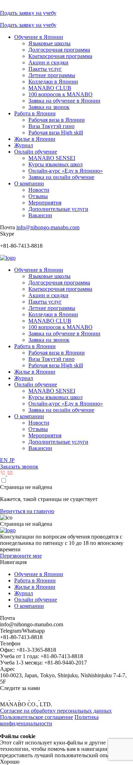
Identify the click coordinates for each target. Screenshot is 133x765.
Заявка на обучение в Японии (64, 101)
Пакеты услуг (45, 69)
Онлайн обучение (35, 152)
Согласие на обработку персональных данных (56, 711)
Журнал (23, 145)
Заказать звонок (19, 467)
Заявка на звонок (49, 107)
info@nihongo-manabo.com (47, 227)
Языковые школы (49, 43)
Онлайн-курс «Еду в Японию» (65, 171)
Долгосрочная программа (59, 50)
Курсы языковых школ (55, 164)
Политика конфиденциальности (49, 720)
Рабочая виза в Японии (56, 120)
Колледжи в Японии (53, 82)
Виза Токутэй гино (51, 126)
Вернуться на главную (27, 511)
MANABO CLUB (49, 88)
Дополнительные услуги (58, 209)
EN (4, 460)
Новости (38, 190)
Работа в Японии (35, 113)
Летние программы (51, 75)
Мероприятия (44, 203)
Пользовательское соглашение (36, 717)
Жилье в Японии (34, 139)
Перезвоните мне (21, 556)
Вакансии (40, 215)
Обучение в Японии (38, 37)
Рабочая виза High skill (55, 133)
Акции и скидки (48, 62)
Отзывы (38, 196)
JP (12, 460)
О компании (29, 183)
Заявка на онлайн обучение (61, 177)
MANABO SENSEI (51, 158)
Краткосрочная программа (60, 56)
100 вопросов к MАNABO (60, 94)
